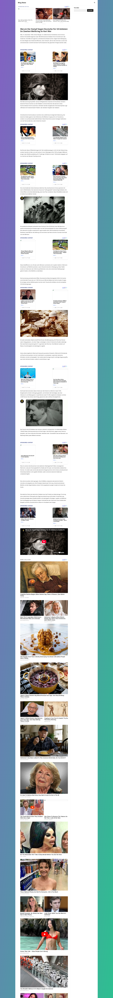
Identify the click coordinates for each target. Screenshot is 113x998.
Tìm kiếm (76, 8)
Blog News (22, 3)
